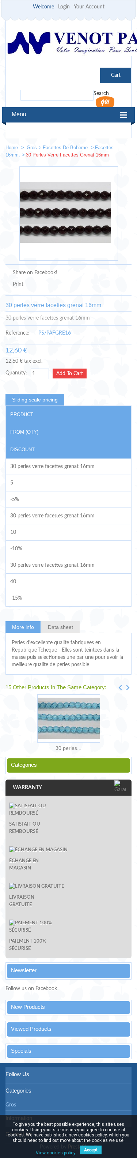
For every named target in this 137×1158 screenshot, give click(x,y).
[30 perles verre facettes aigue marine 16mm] (68, 718)
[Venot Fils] (68, 44)
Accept (91, 1150)
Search (101, 93)
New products (28, 1007)
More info (23, 627)
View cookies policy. (56, 1152)
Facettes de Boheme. (66, 147)
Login (64, 7)
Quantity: (16, 373)
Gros (32, 147)
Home (12, 147)
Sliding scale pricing (35, 400)
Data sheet (60, 627)
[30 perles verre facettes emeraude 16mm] (101, 149)
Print (18, 284)
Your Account (89, 7)
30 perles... (68, 748)
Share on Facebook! (35, 272)
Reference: (17, 333)
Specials (21, 1051)
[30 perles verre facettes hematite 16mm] (123, 149)
